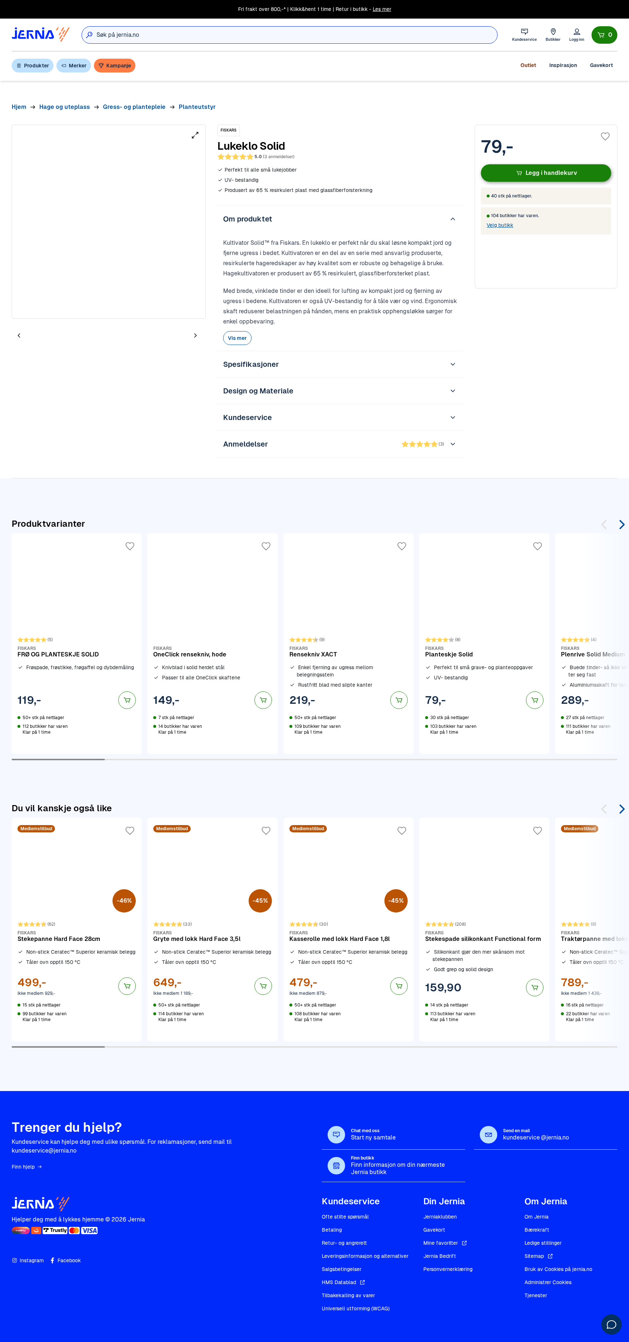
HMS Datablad (339, 1282)
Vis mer (237, 338)
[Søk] (89, 35)
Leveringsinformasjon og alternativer (365, 1256)
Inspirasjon (563, 65)
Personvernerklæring (447, 1269)
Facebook (69, 1260)
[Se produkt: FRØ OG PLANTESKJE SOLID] (77, 643)
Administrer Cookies (548, 1282)
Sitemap (534, 1256)
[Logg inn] (576, 34)
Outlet (528, 65)
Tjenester (536, 1295)
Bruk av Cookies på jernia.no (558, 1269)
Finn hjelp (23, 1167)
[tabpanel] (109, 222)
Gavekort (601, 65)
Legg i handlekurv (551, 172)
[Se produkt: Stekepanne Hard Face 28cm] (77, 929)
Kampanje (118, 65)
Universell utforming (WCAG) (355, 1308)
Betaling (332, 1229)
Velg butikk (500, 225)
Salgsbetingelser (341, 1269)
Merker (78, 65)
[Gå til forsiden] (41, 35)
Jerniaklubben (440, 1216)
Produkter (36, 65)
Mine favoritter (440, 1243)
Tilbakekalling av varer (348, 1295)
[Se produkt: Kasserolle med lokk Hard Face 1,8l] (349, 929)
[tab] (40, 336)
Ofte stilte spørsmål (345, 1216)
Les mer (382, 9)
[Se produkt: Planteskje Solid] (484, 643)
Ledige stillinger (543, 1242)
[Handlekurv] (604, 35)
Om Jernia (537, 1216)
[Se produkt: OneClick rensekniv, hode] (212, 643)
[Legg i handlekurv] (127, 700)
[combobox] (296, 35)
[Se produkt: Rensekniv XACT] (349, 643)
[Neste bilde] (195, 335)
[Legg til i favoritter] (605, 136)
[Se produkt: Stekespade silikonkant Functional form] (484, 929)
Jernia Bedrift (439, 1256)
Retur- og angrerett (344, 1242)
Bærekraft (537, 1229)
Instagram (32, 1260)
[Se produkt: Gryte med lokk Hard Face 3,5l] (212, 929)
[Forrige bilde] (19, 335)
